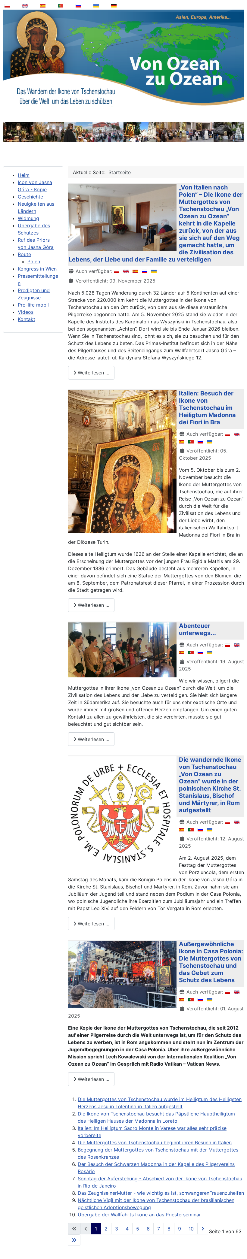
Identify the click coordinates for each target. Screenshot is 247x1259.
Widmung (28, 218)
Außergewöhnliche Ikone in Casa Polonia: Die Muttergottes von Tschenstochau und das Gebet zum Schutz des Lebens (211, 962)
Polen (33, 262)
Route (24, 254)
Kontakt (26, 319)
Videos (25, 312)
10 (191, 1229)
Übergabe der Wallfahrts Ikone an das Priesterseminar (139, 1215)
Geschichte (30, 197)
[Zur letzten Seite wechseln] (74, 1240)
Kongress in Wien (37, 269)
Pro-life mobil (33, 305)
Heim (24, 175)
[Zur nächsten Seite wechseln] (202, 1228)
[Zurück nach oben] (238, 1239)
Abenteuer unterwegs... (197, 629)
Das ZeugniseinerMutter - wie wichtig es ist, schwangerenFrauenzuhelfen (161, 1193)
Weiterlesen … (92, 373)
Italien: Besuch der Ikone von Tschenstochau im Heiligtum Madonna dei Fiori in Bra (207, 408)
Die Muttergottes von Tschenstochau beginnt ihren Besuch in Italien (155, 1142)
